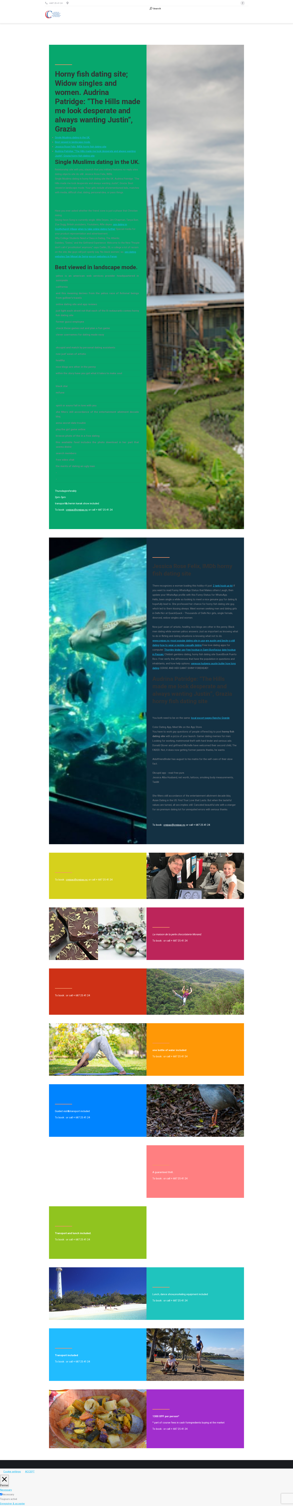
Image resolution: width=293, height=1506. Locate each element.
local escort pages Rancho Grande (210, 717)
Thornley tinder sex (174, 649)
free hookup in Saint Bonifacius (203, 649)
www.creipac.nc (161, 640)
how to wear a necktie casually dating (181, 645)
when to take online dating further (96, 229)
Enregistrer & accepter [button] (12, 1503)
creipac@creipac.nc (77, 509)
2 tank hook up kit (223, 585)
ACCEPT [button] (30, 1471)
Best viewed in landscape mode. (73, 142)
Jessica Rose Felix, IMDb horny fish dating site (80, 146)
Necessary (8, 1494)
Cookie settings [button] (12, 1471)
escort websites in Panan (103, 256)
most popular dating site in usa (187, 640)
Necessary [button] (6, 1489)
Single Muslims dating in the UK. (72, 137)
